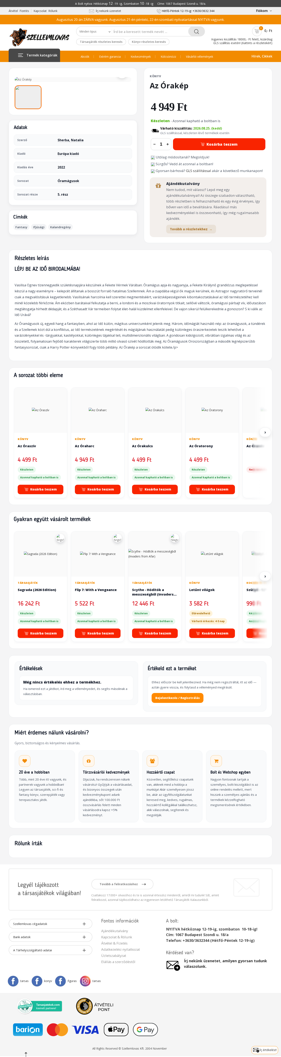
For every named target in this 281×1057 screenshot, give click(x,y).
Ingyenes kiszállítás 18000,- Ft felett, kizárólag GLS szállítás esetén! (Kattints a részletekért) (241, 41)
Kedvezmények (141, 56)
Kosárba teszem (222, 144)
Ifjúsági (38, 227)
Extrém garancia (110, 56)
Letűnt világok (202, 590)
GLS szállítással (198, 170)
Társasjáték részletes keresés (101, 42)
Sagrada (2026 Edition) (37, 590)
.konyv (48, 981)
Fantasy (21, 227)
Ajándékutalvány (114, 930)
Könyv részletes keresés (149, 42)
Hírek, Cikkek (262, 56)
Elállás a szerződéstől (118, 961)
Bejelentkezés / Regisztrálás (177, 698)
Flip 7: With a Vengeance (96, 590)
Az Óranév (255, 446)
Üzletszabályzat (113, 955)
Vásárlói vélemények (199, 56)
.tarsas (24, 981)
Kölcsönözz (168, 56)
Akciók (85, 56)
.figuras (72, 981)
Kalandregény (60, 227)
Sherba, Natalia (71, 140)
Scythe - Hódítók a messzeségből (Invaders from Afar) (153, 594)
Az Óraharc (84, 446)
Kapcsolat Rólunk (45, 11)
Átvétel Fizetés (19, 11)
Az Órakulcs (142, 446)
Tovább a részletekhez (191, 229)
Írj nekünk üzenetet (107, 11)
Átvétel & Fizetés (114, 943)
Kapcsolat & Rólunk (116, 937)
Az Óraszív (27, 446)
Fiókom (262, 10)
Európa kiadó (68, 153)
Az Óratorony (201, 446)
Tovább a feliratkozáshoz (119, 884)
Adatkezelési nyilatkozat (120, 949)
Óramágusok (68, 181)
